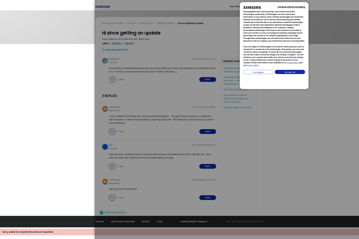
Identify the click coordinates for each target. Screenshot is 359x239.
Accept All (290, 72)
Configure (258, 73)
